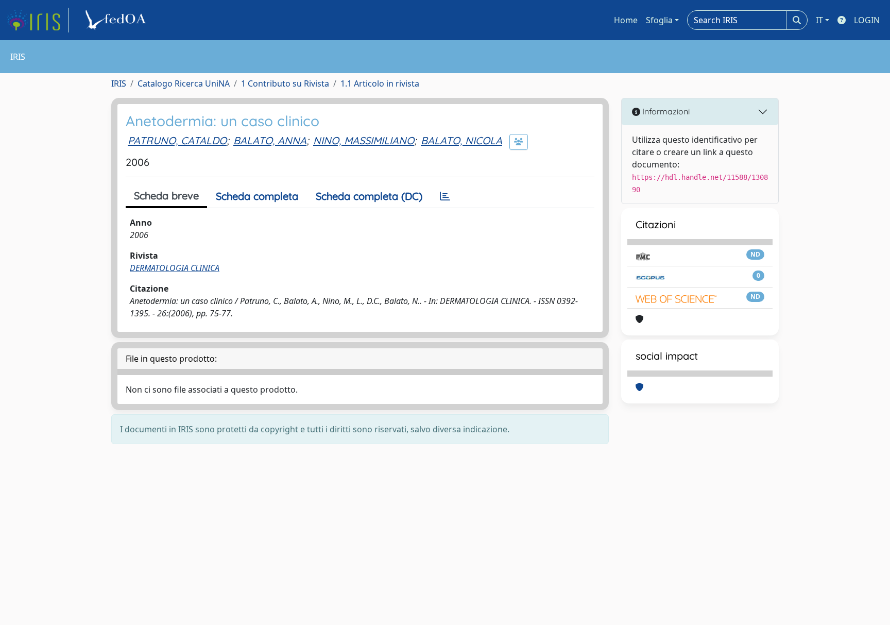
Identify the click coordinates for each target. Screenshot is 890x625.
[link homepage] (37, 20)
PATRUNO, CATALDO (177, 140)
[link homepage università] (117, 20)
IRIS (118, 83)
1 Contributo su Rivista (285, 83)
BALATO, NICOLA (461, 140)
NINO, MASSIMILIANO (363, 140)
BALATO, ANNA (269, 140)
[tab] (445, 196)
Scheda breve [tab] (166, 195)
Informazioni (665, 111)
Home (626, 20)
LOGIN (867, 20)
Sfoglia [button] (659, 20)
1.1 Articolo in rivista (379, 83)
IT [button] (819, 20)
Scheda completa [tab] (257, 196)
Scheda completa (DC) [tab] (369, 196)
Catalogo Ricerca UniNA (184, 83)
